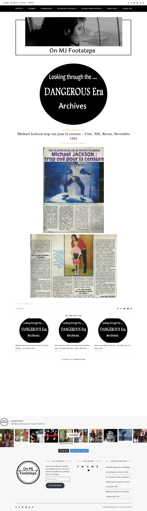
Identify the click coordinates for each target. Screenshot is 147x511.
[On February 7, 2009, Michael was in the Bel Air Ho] (96, 436)
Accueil (6, 3)
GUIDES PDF (127, 9)
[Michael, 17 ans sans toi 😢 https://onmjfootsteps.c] (110, 435)
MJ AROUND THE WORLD (67, 9)
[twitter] (134, 3)
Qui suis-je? (14, 3)
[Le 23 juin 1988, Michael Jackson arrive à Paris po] (125, 435)
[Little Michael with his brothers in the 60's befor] (22, 435)
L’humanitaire (46, 9)
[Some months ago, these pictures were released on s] (51, 436)
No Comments (80, 143)
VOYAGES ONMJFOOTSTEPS (91, 9)
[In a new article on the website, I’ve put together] (81, 436)
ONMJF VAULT (112, 9)
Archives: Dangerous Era (73, 130)
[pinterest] (137, 3)
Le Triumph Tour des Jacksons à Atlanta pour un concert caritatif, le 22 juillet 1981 (118, 482)
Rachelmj (20, 309)
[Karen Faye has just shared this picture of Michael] (66, 436)
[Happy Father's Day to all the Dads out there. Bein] (140, 436)
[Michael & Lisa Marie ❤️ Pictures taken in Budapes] (36, 436)
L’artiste (18, 9)
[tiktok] (143, 3)
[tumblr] (140, 3)
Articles (23, 3)
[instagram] (128, 3)
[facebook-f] (131, 3)
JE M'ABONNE (55, 485)
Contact (31, 3)
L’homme (31, 9)
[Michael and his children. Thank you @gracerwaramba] (7, 438)
